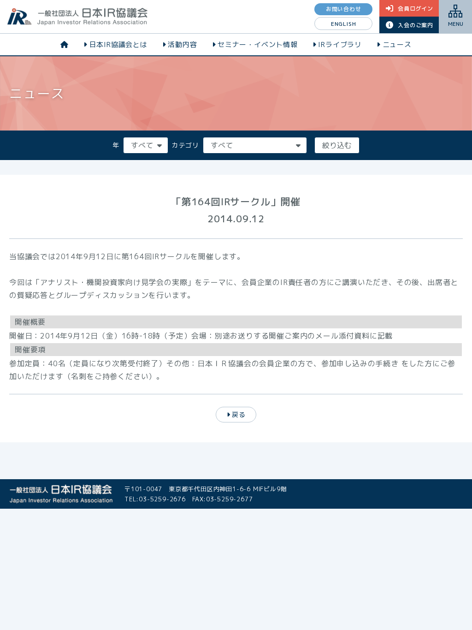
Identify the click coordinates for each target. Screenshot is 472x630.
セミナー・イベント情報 (258, 44)
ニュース (397, 44)
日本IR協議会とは (118, 44)
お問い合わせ (343, 9)
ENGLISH (343, 24)
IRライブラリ (340, 44)
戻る (239, 414)
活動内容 (182, 44)
